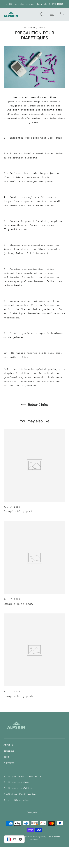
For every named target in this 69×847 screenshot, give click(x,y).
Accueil (8, 745)
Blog (6, 756)
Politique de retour (16, 782)
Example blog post (18, 511)
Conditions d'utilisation (20, 794)
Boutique (9, 751)
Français (32, 812)
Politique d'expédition (18, 788)
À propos (9, 762)
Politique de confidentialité (23, 776)
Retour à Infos (37, 405)
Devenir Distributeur (17, 800)
